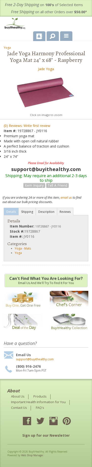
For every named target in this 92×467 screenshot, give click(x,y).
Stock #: (17, 231)
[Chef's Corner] (69, 310)
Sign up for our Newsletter (46, 435)
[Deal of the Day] (23, 333)
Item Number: (22, 226)
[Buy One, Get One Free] (23, 310)
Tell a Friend (57, 185)
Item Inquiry (34, 185)
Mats (27, 248)
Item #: (10, 130)
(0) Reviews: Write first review (27, 125)
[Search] (51, 35)
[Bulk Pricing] (69, 333)
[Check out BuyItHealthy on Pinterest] (71, 421)
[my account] (39, 36)
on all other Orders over (49, 12)
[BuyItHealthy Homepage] (16, 24)
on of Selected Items (44, 4)
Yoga (7, 48)
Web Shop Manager (32, 455)
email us (66, 197)
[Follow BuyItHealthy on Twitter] (44, 421)
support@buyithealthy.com (35, 359)
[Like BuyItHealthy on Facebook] (31, 421)
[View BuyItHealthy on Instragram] (58, 421)
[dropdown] (66, 36)
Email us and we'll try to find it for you (46, 280)
